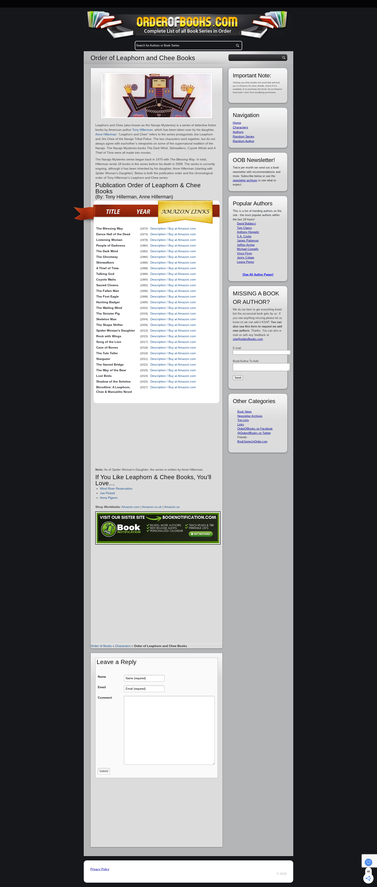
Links (240, 424)
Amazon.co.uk (152, 507)
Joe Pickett (107, 493)
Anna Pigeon (109, 497)
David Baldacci (246, 223)
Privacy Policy (99, 869)
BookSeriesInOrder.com (252, 441)
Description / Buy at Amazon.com (173, 228)
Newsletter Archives (249, 416)
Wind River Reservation (116, 488)
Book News (244, 411)
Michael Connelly (248, 249)
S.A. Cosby (244, 236)
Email (102, 687)
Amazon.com (131, 507)
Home (237, 122)
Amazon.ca (172, 507)
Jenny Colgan (245, 257)
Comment (105, 697)
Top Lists (243, 420)
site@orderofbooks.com (248, 339)
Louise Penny (245, 262)
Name (102, 676)
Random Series (243, 136)
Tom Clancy (244, 228)
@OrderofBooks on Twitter (254, 433)
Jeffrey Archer (246, 245)
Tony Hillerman (142, 129)
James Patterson (248, 240)
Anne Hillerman (106, 134)
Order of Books (101, 646)
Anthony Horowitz (248, 232)
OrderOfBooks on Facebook (255, 428)
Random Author (243, 141)
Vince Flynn (244, 253)
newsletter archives (245, 180)
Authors (238, 132)
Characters (122, 646)
